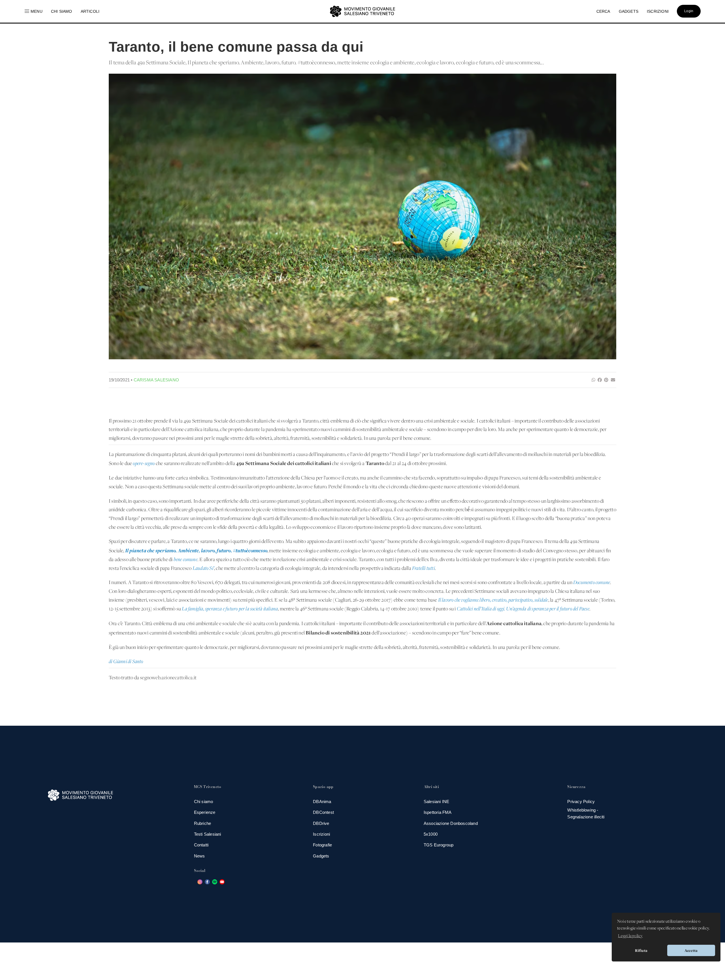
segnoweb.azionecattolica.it (168, 678)
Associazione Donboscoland (451, 823)
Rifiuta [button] (641, 950)
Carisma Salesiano (156, 379)
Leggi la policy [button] (630, 936)
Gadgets (321, 856)
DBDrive (321, 823)
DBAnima (322, 801)
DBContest (323, 812)
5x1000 (431, 834)
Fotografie (322, 844)
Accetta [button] (691, 950)
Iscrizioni (321, 834)
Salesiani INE (436, 801)
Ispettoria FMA (438, 812)
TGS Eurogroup (439, 844)
